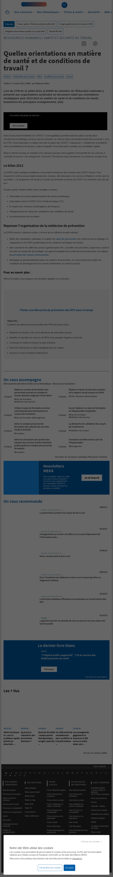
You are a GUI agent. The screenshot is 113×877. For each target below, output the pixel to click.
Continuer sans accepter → (91, 841)
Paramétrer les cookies (50, 867)
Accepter (69, 867)
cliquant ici (77, 858)
